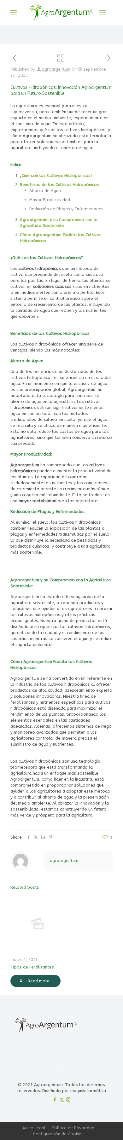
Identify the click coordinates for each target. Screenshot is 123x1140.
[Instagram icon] (68, 1099)
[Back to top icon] (61, 1070)
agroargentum (56, 69)
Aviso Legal (33, 1127)
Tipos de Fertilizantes (32, 967)
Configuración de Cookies (58, 1133)
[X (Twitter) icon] (61, 1099)
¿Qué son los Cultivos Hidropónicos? (56, 175)
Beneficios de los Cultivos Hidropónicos (59, 184)
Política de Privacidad (73, 1127)
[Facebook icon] (55, 1099)
